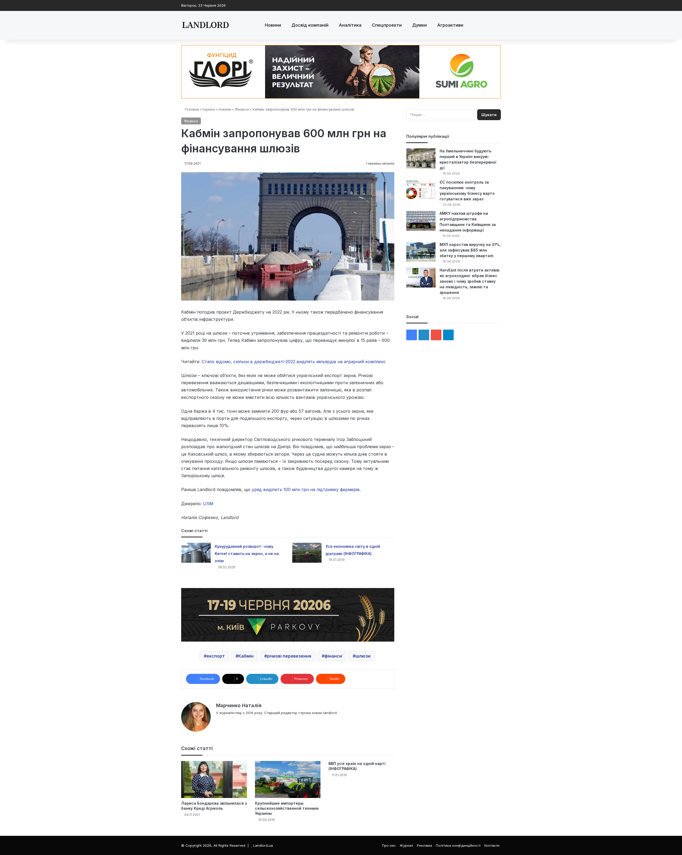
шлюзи (363, 656)
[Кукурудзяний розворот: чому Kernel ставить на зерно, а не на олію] (196, 553)
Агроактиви (450, 25)
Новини (273, 25)
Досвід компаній (309, 25)
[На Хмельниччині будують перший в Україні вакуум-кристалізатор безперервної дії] (421, 158)
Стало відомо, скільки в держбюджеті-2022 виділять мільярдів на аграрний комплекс (294, 361)
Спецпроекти (387, 25)
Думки (419, 25)
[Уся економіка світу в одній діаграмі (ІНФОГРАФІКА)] (307, 553)
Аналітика (350, 25)
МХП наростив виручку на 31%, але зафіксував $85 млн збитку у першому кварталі (470, 250)
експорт (215, 656)
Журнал (406, 845)
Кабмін (246, 656)
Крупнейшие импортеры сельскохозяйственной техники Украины (287, 808)
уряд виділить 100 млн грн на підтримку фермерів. (306, 489)
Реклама (424, 845)
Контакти (492, 845)
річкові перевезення (289, 656)
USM (207, 503)
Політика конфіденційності (458, 845)
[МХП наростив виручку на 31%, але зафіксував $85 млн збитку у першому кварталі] (421, 252)
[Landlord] (205, 25)
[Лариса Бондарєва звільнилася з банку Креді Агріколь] (214, 779)
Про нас (389, 845)
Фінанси (242, 109)
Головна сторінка (199, 109)
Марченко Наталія (239, 705)
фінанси (333, 656)
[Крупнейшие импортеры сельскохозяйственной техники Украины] (288, 779)
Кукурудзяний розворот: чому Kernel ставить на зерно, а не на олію (247, 553)
